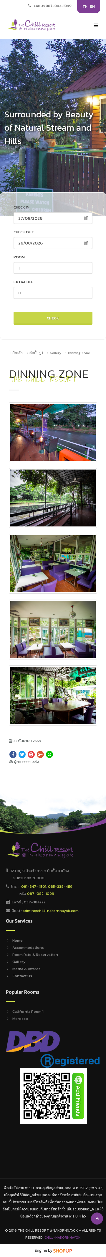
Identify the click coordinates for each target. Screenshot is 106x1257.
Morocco (20, 1018)
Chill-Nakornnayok (62, 1237)
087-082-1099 (40, 893)
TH (84, 6)
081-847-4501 (33, 886)
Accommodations (28, 947)
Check (53, 318)
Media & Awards (26, 969)
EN (92, 6)
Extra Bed (24, 282)
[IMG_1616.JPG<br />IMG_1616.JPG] (53, 564)
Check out (24, 232)
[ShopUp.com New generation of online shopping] (62, 1250)
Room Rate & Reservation (35, 954)
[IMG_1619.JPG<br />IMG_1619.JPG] (53, 629)
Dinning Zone (79, 353)
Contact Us (22, 976)
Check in (21, 207)
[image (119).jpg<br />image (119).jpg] (53, 432)
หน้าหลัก (17, 353)
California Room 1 (28, 1011)
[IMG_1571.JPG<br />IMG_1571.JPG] (53, 498)
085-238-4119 (60, 886)
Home (17, 940)
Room (19, 257)
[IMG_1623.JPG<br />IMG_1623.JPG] (53, 695)
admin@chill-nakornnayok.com (51, 910)
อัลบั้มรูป (36, 353)
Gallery (55, 353)
